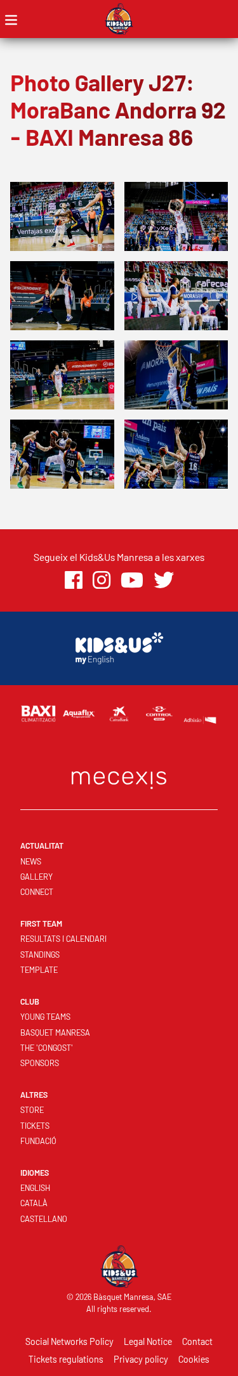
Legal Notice (148, 1341)
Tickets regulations (66, 1359)
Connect (36, 892)
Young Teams (45, 1017)
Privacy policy (141, 1359)
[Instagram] (101, 580)
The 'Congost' (46, 1048)
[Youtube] (132, 580)
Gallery (36, 876)
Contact (197, 1341)
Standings (40, 954)
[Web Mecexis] (119, 777)
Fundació (38, 1141)
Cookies (193, 1359)
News (30, 861)
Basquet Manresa (55, 1032)
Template (39, 970)
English (35, 1188)
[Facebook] (74, 580)
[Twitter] (164, 580)
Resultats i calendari (63, 939)
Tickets (35, 1126)
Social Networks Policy (69, 1341)
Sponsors (39, 1063)
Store (32, 1110)
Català (34, 1203)
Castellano (43, 1219)
